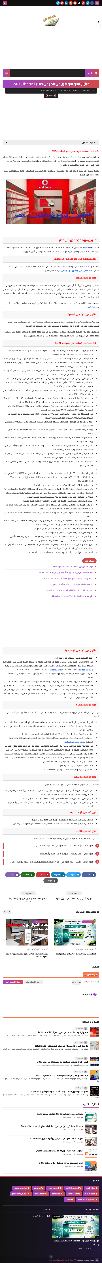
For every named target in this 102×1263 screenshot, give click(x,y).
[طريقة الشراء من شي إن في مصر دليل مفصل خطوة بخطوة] (94, 1045)
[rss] (71, 3)
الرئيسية (90, 73)
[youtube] (83, 3)
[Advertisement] (51, 48)
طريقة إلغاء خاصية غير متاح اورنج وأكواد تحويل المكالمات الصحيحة (67, 578)
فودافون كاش (93, 307)
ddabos (95, 1249)
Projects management (86, 1199)
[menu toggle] (97, 3)
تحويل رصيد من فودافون (74, 742)
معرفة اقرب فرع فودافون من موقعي (77, 270)
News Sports (73, 1193)
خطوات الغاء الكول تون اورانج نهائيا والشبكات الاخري (72, 584)
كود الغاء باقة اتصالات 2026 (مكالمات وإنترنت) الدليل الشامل (69, 590)
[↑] (51, 1257)
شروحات (37, 1188)
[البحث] (5, 3)
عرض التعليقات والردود (12, 981)
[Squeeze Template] (97, 1260)
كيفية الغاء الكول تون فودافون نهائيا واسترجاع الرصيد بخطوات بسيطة (66, 572)
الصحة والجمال (53, 1188)
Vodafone (87, 248)
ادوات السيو (90, 1188)
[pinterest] (75, 3)
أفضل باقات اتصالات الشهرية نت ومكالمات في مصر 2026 (62, 1062)
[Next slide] (5, 912)
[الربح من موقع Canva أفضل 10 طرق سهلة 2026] (91, 1166)
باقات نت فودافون (85, 670)
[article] (28, 897)
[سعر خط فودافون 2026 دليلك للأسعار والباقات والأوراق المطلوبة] (94, 1091)
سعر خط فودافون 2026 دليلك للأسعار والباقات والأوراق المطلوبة (59, 1091)
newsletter (56, 1193)
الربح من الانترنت (72, 1188)
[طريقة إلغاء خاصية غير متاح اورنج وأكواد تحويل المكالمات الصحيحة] (91, 1141)
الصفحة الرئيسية (62, 90)
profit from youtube (19, 1193)
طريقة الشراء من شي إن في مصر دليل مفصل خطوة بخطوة (61, 1046)
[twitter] (88, 3)
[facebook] (92, 3)
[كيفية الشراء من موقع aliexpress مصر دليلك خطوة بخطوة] (94, 1075)
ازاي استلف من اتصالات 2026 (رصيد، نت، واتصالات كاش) (72, 596)
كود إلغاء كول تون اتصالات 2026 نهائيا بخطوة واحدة (73, 566)
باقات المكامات (56, 670)
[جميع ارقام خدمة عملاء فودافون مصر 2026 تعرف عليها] (94, 1032)
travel (68, 1199)
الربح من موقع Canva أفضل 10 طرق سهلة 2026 (61, 1163)
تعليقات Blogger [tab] (91, 974)
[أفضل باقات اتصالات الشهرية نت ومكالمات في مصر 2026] (94, 1061)
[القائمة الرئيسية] (6, 73)
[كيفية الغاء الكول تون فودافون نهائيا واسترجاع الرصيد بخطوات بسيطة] (91, 1129)
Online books (40, 1193)
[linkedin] (66, 3)
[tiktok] (79, 3)
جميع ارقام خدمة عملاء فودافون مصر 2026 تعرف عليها (63, 1032)
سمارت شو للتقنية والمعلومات (61, 1260)
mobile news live (46, 90)
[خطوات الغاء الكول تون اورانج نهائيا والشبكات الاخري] (91, 1154)
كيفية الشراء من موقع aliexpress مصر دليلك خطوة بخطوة (62, 1075)
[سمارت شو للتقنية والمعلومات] (51, 17)
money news (90, 1193)
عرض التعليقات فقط (32, 981)
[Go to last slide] (9, 912)
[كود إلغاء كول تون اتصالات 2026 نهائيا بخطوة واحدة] (91, 1117)
